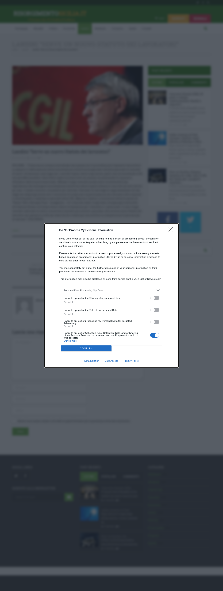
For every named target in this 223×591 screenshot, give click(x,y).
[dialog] (111, 295)
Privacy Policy (131, 360)
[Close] (171, 230)
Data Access (111, 360)
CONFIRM (86, 348)
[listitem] (111, 290)
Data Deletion (91, 360)
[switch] (154, 298)
